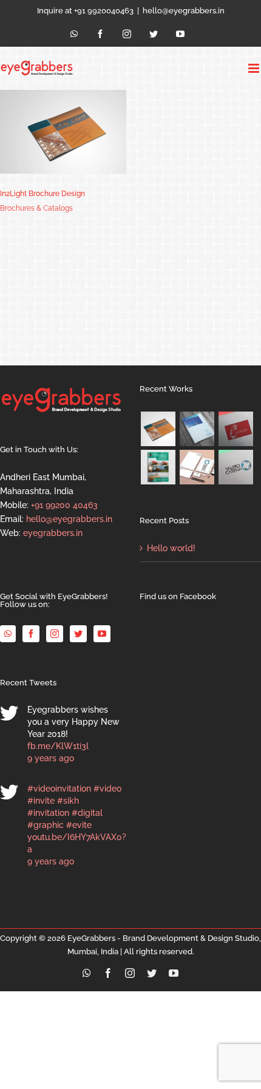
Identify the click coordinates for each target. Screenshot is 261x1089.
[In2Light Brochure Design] (158, 429)
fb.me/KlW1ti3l (58, 746)
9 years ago (50, 758)
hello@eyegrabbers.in (184, 10)
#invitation (48, 813)
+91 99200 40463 (64, 505)
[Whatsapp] (8, 633)
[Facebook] (30, 633)
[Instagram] (54, 633)
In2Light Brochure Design (42, 193)
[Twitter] (78, 633)
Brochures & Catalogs (36, 208)
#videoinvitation (59, 788)
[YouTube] (101, 633)
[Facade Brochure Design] (196, 429)
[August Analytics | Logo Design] (235, 429)
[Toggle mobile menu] (254, 68)
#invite (41, 801)
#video (107, 788)
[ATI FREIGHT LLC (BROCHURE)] (158, 467)
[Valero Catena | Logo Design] (235, 467)
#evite (79, 825)
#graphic (45, 825)
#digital (87, 813)
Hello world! (171, 548)
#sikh (68, 801)
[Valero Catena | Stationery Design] (196, 467)
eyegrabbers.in (53, 533)
